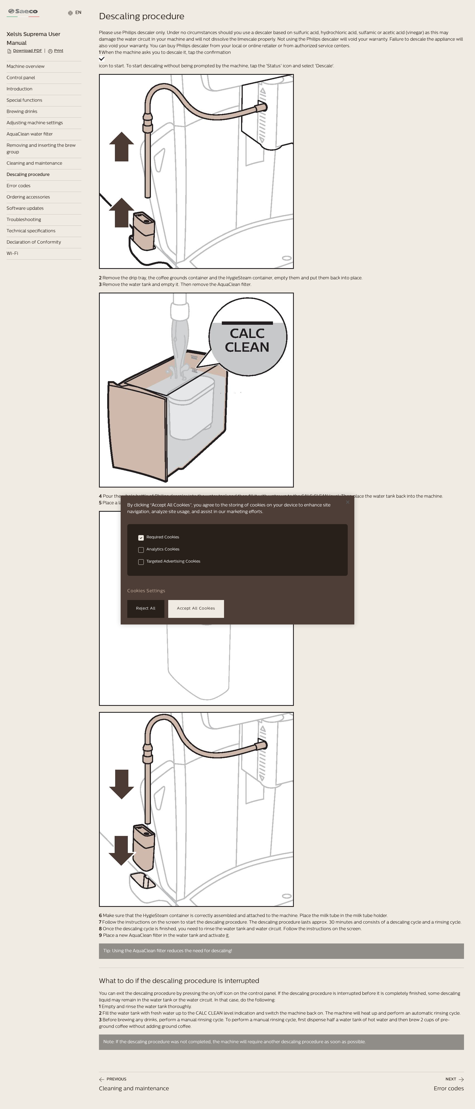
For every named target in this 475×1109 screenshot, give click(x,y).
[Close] (348, 502)
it (227, 936)
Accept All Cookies (196, 609)
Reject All (146, 609)
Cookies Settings (146, 591)
